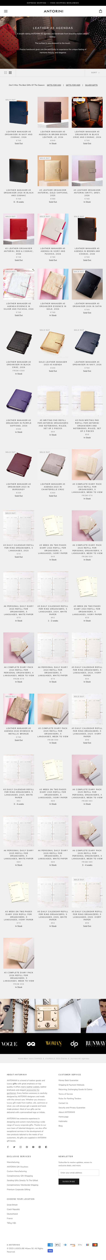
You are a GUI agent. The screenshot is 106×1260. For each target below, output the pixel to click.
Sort (94, 73)
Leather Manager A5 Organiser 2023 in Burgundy (18, 487)
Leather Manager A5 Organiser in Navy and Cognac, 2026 (19, 134)
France (10, 1218)
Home (20, 1058)
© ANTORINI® (13, 1245)
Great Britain (12, 1204)
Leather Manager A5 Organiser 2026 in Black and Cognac (19, 193)
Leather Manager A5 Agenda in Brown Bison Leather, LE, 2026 (53, 134)
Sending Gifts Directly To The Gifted (22, 1180)
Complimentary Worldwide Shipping (22, 1185)
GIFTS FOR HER (73, 85)
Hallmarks (63, 1121)
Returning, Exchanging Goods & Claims (75, 1089)
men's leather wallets (30, 1087)
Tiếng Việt (11, 1223)
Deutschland (12, 1214)
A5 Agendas (83, 1058)
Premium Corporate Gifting (18, 1189)
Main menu (29, 1058)
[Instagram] (21, 1146)
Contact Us (63, 1103)
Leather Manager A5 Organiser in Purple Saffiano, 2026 (19, 423)
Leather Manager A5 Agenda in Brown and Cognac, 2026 (87, 251)
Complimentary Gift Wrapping (20, 1176)
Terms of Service (66, 1094)
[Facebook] (8, 1146)
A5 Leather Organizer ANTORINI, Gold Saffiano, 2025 (53, 193)
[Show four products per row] (10, 72)
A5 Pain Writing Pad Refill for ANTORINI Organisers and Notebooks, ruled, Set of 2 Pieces (87, 425)
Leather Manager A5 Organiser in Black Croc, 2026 (18, 365)
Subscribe (69, 1182)
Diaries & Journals (69, 1058)
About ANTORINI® (67, 1112)
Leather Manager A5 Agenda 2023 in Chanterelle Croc (53, 487)
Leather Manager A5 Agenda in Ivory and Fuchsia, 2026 (53, 251)
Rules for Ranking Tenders (70, 1098)
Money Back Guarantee (68, 1080)
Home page (63, 1116)
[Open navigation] (5, 11)
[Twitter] (14, 1146)
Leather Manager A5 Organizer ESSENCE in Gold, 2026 (52, 306)
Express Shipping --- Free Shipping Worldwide (53, 3)
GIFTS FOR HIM (54, 85)
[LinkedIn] (40, 1146)
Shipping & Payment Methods (71, 1085)
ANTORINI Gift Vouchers (17, 1166)
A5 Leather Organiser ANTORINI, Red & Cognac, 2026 (19, 251)
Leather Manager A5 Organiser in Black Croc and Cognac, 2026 (87, 134)
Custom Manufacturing (17, 1171)
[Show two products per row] (5, 72)
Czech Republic (13, 1209)
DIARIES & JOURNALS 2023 (47, 1058)
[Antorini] (53, 11)
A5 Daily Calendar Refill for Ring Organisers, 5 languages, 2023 (18, 548)
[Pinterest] (27, 1146)
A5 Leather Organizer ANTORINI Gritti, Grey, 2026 (87, 193)
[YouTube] (33, 1146)
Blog (61, 1126)
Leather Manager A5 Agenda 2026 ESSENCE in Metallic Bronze (18, 731)
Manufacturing (13, 1162)
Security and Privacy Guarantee (72, 1107)
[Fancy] (46, 1146)
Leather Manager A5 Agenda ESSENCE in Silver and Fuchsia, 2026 (19, 306)
